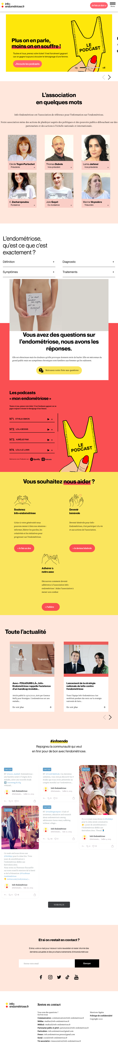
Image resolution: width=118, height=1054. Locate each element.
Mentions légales (97, 1012)
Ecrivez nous (43, 1014)
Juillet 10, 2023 (28, 794)
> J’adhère (49, 606)
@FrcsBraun (25, 873)
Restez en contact (49, 1004)
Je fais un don (98, 5)
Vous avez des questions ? (48, 1012)
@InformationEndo (17, 794)
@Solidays (108, 819)
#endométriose (10, 876)
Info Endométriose (19, 791)
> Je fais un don (24, 548)
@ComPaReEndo (53, 774)
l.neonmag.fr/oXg (14, 782)
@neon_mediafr (13, 774)
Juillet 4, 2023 (106, 839)
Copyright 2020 (96, 1019)
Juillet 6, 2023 (67, 791)
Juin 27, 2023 (67, 832)
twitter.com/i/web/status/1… (18, 879)
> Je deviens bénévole (82, 548)
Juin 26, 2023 (28, 888)
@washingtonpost (53, 811)
